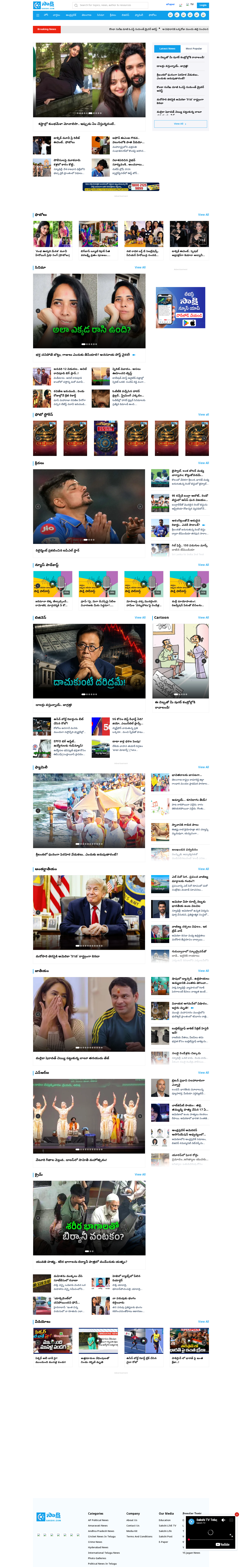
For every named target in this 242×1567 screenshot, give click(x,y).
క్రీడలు (113, 15)
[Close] (236, 1514)
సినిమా (100, 15)
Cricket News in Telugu (102, 1536)
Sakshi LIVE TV (167, 1526)
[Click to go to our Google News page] (203, 14)
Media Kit (131, 1531)
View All (178, 124)
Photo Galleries (97, 1558)
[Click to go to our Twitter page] (183, 14)
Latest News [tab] (167, 49)
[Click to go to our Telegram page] (71, 1534)
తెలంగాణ (86, 15)
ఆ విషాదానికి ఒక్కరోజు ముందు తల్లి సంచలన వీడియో (75, 29)
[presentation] (38, 79)
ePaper (170, 4)
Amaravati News (98, 1526)
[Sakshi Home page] (43, 5)
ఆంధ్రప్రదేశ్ (71, 15)
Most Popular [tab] (194, 49)
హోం (46, 15)
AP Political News (98, 1520)
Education (165, 1520)
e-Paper (163, 1542)
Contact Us (132, 1526)
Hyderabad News (98, 1547)
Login (203, 5)
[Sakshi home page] (48, 1517)
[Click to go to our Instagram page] (190, 14)
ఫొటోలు (153, 15)
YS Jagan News (191, 1553)
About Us (131, 1520)
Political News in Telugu (102, 1564)
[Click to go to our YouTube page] (196, 14)
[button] (78, 113)
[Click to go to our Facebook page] (170, 14)
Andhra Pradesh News (101, 1531)
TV (192, 4)
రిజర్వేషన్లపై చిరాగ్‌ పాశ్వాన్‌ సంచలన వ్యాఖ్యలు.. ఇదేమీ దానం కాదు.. (142, 29)
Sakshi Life (165, 1531)
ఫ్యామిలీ (139, 15)
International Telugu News (104, 1553)
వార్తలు (56, 15)
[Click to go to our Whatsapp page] (177, 14)
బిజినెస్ (125, 15)
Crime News (95, 1542)
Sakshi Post (166, 1536)
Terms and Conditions (139, 1536)
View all (203, 415)
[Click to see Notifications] (180, 5)
